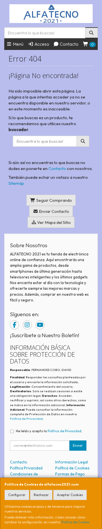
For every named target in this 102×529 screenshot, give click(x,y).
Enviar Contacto (53, 211)
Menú (18, 44)
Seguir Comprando (53, 200)
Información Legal (71, 462)
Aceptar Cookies (70, 495)
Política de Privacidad (26, 419)
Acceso (41, 44)
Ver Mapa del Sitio (53, 222)
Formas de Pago (70, 473)
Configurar (17, 495)
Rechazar (41, 495)
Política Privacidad (26, 468)
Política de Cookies (75, 522)
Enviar (78, 445)
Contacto (68, 44)
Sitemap (16, 183)
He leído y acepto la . (49, 431)
